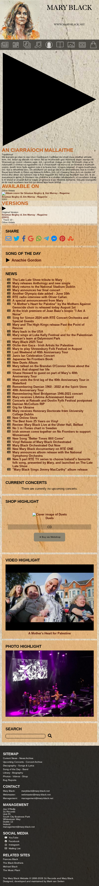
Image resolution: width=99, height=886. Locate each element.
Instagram (14, 844)
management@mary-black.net (37, 798)
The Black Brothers (13, 863)
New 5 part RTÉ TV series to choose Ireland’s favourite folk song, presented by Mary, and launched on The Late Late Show (52, 462)
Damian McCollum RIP (28, 404)
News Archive (26, 758)
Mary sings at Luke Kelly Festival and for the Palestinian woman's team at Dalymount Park (52, 336)
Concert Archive (34, 762)
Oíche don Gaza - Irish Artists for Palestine (42, 345)
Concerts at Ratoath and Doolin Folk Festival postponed (52, 400)
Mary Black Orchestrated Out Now (36, 445)
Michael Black (10, 866)
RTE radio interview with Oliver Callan (39, 297)
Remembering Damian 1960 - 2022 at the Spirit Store (49, 386)
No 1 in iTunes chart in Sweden (34, 428)
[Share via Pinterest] (62, 239)
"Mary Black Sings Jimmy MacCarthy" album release (49, 469)
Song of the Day (11, 769)
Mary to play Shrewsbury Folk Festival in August (47, 349)
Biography (17, 772)
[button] (49, 99)
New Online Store (24, 418)
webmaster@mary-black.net (36, 794)
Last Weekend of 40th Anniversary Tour (40, 352)
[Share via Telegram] (46, 239)
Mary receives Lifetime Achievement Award (43, 397)
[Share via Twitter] (17, 239)
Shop (25, 776)
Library (6, 772)
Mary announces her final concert (36, 290)
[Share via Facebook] (24, 239)
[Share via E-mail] (9, 239)
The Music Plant (11, 870)
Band (25, 769)
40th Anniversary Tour (28, 390)
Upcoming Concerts (13, 762)
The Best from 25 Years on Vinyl (35, 421)
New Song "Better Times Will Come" (38, 438)
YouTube (13, 837)
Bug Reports (9, 780)
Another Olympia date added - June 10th (41, 293)
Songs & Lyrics (26, 765)
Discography (9, 765)
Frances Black (10, 859)
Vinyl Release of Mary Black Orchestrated (41, 442)
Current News (10, 758)
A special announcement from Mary (37, 300)
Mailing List (14, 848)
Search (14, 729)
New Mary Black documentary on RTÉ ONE (42, 449)
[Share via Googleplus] (31, 239)
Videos (16, 776)
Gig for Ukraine (23, 407)
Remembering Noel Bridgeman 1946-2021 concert (47, 393)
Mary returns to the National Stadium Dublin (43, 286)
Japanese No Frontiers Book (32, 359)
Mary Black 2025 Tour (27, 342)
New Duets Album (25, 362)
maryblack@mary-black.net (35, 791)
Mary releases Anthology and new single (41, 283)
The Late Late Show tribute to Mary (37, 280)
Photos (7, 776)
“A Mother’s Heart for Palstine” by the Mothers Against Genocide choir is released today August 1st (51, 305)
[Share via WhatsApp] (38, 239)
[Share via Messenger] (54, 239)
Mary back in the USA (27, 331)
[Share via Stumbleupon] (71, 239)
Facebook (14, 841)
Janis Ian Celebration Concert (33, 355)
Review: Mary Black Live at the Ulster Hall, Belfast (47, 424)
